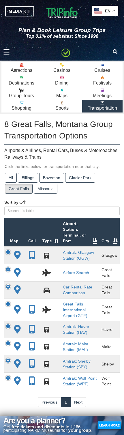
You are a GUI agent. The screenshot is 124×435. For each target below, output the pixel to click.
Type (47, 241)
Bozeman (51, 177)
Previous (49, 402)
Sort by (12, 202)
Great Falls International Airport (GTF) (75, 310)
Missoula (45, 188)
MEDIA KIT (20, 11)
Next (78, 402)
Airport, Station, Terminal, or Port (74, 232)
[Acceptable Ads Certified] (65, 52)
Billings (28, 177)
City (105, 241)
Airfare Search (76, 272)
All (11, 177)
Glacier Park (80, 177)
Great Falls (19, 188)
